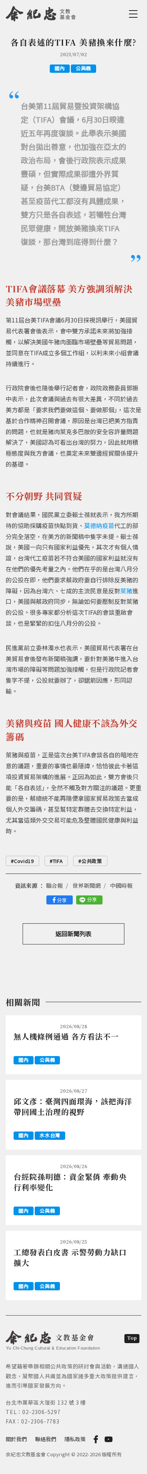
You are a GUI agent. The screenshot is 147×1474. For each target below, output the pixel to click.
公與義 (83, 68)
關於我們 (16, 1439)
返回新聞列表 (73, 933)
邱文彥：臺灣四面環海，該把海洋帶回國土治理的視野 (73, 1106)
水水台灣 (50, 1135)
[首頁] (41, 12)
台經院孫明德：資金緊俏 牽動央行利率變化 (70, 1182)
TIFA (58, 860)
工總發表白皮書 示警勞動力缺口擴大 (70, 1257)
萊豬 (126, 590)
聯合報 (54, 885)
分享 (62, 900)
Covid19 (24, 860)
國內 (60, 68)
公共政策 (91, 860)
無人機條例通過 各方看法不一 (66, 1036)
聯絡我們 (45, 1439)
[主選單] (134, 14)
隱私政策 (75, 1439)
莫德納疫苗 (99, 525)
